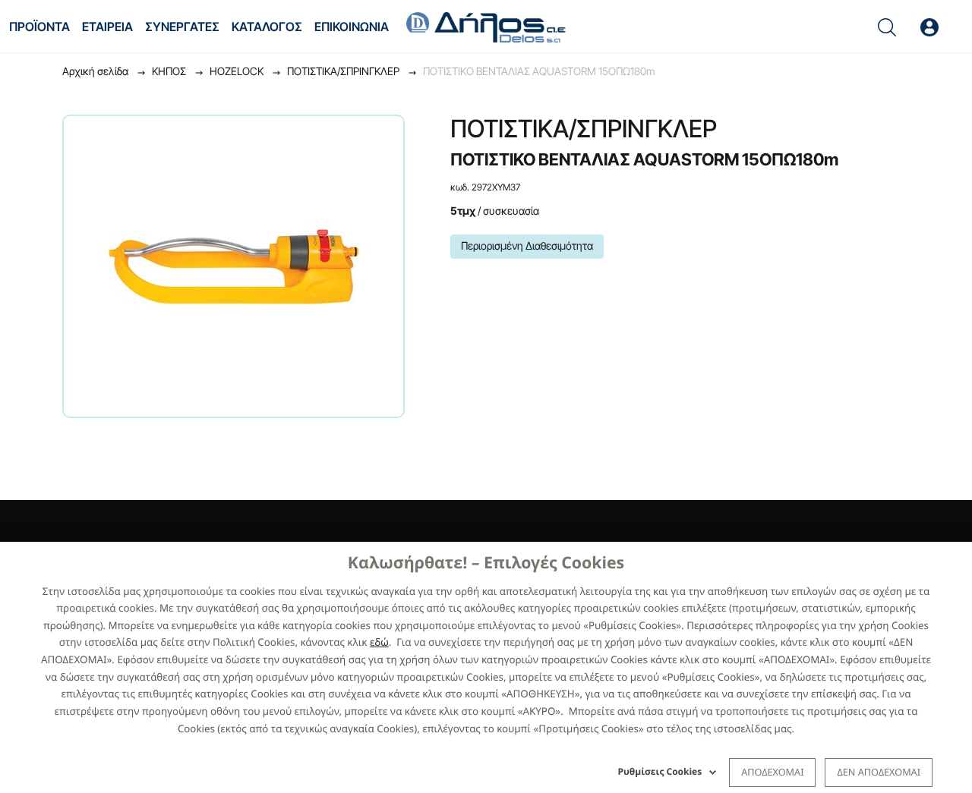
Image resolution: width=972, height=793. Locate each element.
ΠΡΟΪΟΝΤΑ (39, 26)
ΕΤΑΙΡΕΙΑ (107, 26)
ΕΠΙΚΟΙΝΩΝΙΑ (351, 26)
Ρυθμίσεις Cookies (660, 771)
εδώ (379, 642)
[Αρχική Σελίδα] (486, 25)
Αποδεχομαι (772, 772)
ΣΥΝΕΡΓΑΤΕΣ (182, 26)
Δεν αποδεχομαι (878, 772)
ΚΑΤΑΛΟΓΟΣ (267, 26)
